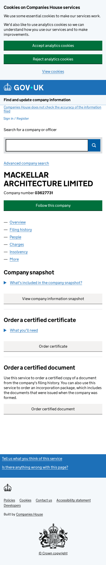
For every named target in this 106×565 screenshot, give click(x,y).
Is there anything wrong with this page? (35, 467)
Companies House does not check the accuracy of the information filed (52, 109)
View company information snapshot (62, 298)
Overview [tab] (18, 222)
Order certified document (53, 409)
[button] (43, 282)
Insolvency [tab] (19, 251)
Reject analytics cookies (53, 59)
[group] (53, 283)
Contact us (44, 500)
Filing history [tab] (21, 229)
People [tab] (15, 237)
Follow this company (53, 205)
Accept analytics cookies (53, 45)
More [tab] (14, 259)
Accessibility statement (73, 500)
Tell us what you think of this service (32, 458)
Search (94, 145)
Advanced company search (26, 163)
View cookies (53, 71)
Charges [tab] (17, 244)
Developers (12, 505)
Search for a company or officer (30, 129)
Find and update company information (37, 99)
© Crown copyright (53, 553)
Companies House (29, 514)
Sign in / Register (16, 118)
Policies (9, 500)
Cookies (25, 500)
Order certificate (53, 346)
